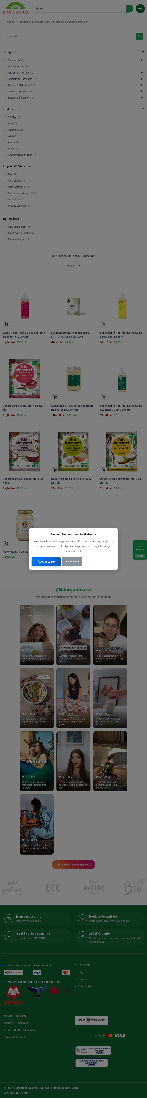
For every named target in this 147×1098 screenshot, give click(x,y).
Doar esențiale (72, 561)
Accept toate (46, 561)
